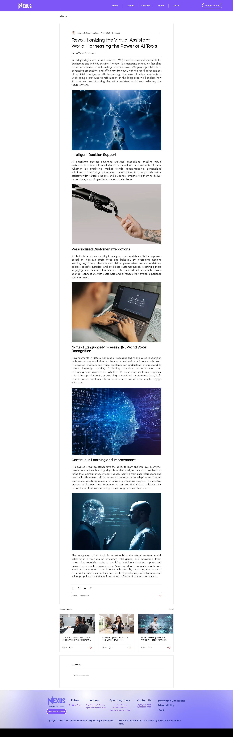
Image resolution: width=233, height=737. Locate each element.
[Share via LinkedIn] (84, 588)
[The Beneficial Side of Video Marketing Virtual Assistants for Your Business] (77, 624)
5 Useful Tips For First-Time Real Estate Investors (115, 638)
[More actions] (159, 32)
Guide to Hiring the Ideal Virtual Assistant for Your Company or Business (153, 638)
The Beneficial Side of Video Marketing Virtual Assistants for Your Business (76, 638)
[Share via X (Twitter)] (79, 588)
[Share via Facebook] (73, 588)
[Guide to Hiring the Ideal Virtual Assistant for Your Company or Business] (155, 624)
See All (171, 609)
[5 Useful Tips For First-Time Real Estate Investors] (116, 624)
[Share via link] (90, 588)
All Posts (63, 16)
